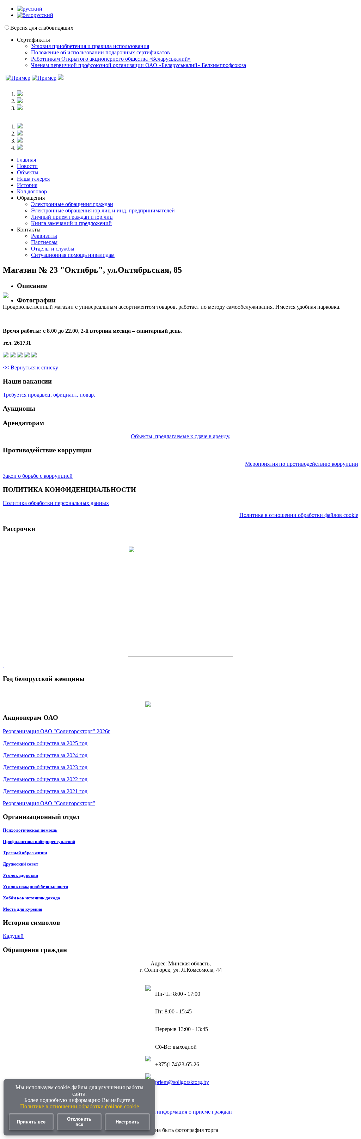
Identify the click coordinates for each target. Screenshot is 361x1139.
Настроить (127, 1122)
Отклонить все (79, 1121)
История (27, 185)
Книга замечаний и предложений (71, 223)
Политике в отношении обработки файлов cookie (79, 1106)
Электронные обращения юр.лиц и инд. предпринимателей (103, 210)
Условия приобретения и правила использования (90, 46)
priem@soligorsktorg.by (182, 1082)
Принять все (31, 1122)
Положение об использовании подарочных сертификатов (100, 52)
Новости (27, 166)
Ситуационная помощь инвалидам (73, 255)
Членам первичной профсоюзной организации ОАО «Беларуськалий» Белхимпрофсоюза (138, 65)
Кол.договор (32, 191)
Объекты (27, 172)
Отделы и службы (52, 249)
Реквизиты (44, 236)
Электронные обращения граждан (72, 204)
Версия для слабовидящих (41, 28)
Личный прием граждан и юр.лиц (72, 217)
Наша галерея (33, 179)
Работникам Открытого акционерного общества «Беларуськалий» (111, 59)
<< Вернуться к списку (30, 367)
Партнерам (44, 242)
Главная (26, 160)
